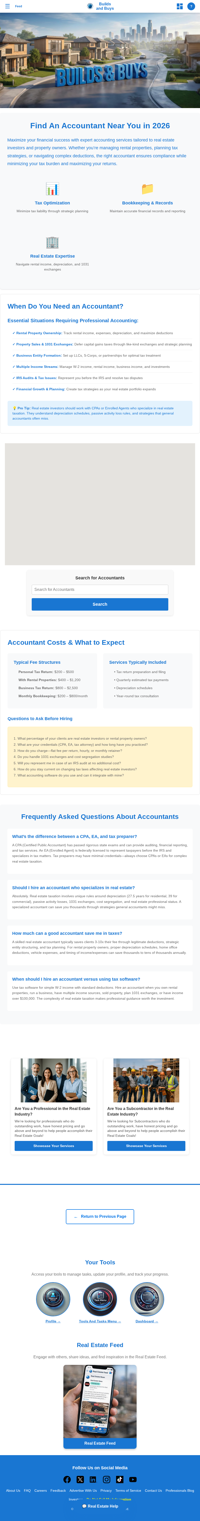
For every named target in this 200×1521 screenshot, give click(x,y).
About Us (13, 1490)
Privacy (106, 1490)
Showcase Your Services (53, 1146)
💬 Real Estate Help (100, 1506)
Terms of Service (128, 1490)
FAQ (27, 1490)
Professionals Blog (180, 1490)
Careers (40, 1490)
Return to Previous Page (100, 1216)
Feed (18, 6)
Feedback (58, 1490)
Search (100, 604)
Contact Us (153, 1490)
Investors (76, 1499)
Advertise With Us (83, 1490)
